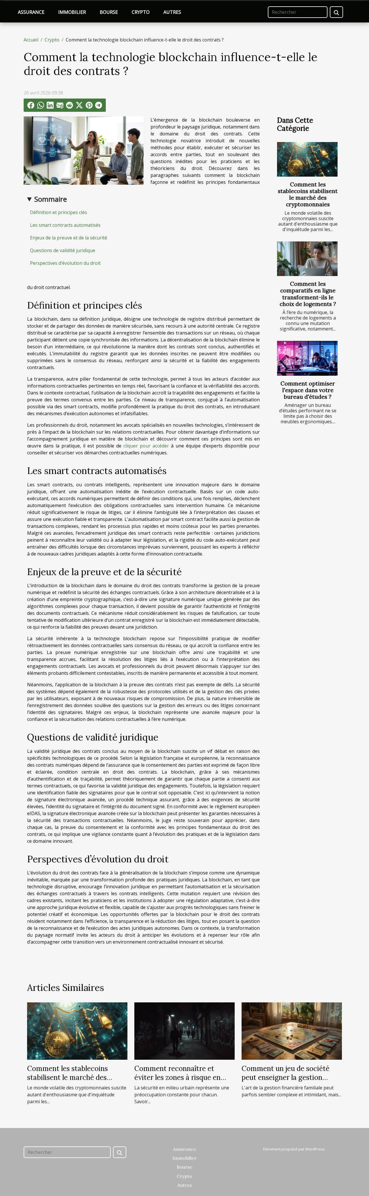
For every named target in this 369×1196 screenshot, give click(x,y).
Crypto (141, 12)
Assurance (31, 12)
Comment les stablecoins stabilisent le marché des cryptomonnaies (308, 194)
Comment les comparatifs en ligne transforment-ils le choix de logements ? (308, 293)
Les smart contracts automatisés (65, 225)
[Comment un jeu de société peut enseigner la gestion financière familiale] (292, 1030)
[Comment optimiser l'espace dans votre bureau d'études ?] (307, 358)
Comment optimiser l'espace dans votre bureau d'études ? (307, 390)
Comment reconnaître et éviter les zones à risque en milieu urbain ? (177, 1077)
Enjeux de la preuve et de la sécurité (68, 238)
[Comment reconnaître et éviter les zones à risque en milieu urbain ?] (184, 1030)
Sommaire (50, 199)
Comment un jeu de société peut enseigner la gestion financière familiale (286, 1077)
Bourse (109, 12)
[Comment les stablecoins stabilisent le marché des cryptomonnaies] (307, 159)
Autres (172, 12)
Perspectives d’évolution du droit (65, 263)
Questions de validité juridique (62, 250)
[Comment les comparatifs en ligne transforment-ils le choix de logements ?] (307, 258)
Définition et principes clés (58, 212)
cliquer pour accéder (146, 446)
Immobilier (72, 12)
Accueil (31, 40)
